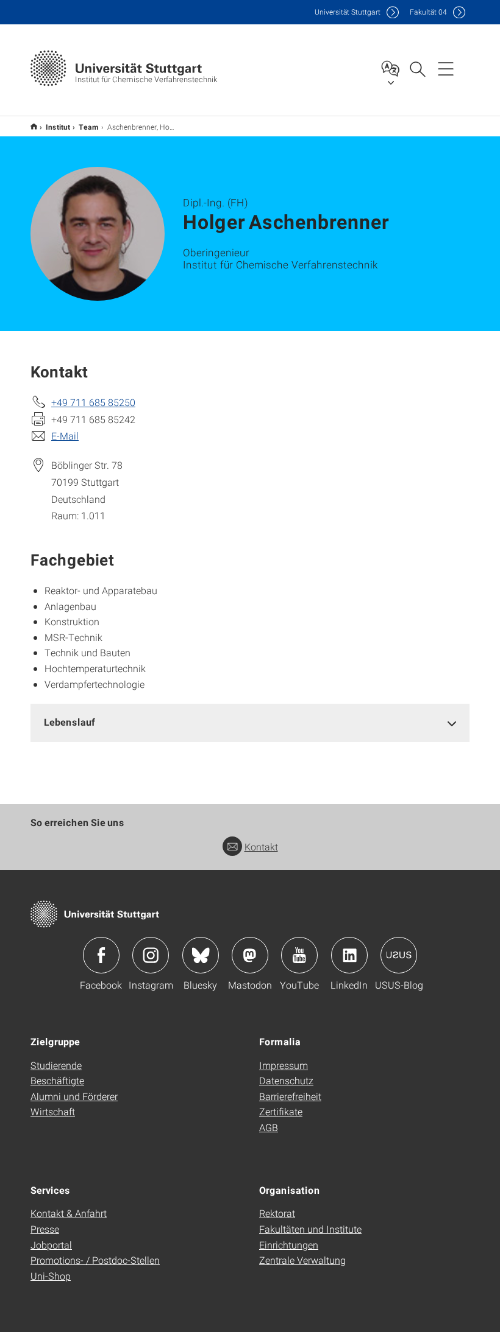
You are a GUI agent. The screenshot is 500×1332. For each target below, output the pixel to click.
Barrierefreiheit (290, 1096)
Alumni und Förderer (74, 1096)
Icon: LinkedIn (349, 955)
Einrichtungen (288, 1244)
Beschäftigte (57, 1080)
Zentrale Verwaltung (302, 1259)
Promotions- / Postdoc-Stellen (95, 1259)
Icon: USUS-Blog (398, 955)
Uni (347, 11)
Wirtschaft (52, 1111)
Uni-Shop (50, 1275)
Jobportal (51, 1244)
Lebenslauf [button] (69, 721)
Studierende (56, 1065)
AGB (268, 1127)
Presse (44, 1228)
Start (33, 126)
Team (89, 126)
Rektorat (277, 1213)
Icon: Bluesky (200, 955)
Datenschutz (286, 1080)
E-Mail (65, 435)
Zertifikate (280, 1111)
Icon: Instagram (150, 955)
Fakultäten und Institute (310, 1228)
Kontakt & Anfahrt (68, 1213)
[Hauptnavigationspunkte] (446, 68)
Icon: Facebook (101, 955)
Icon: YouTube (299, 955)
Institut (58, 126)
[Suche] (417, 68)
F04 (428, 11)
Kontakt (261, 846)
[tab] (250, 722)
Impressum (283, 1065)
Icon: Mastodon (250, 955)
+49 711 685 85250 (93, 402)
